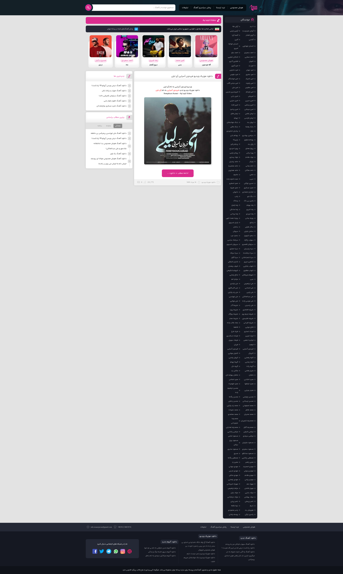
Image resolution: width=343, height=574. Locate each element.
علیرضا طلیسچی (247, 318)
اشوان (251, 61)
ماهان (251, 375)
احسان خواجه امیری (233, 46)
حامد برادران (233, 161)
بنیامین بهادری (247, 135)
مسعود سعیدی (247, 449)
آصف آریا (235, 35)
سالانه (100, 126)
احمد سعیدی (248, 52)
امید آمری (234, 65)
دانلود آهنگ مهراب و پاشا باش (114, 90)
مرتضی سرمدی (248, 436)
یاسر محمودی (233, 510)
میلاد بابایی (249, 492)
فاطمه (236, 327)
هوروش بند (249, 510)
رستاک (235, 200)
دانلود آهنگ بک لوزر (118, 153)
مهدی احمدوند (248, 466)
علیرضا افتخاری (248, 309)
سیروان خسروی (232, 244)
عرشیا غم (234, 279)
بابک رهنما (249, 126)
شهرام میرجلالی (247, 275)
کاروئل (250, 353)
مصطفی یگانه (233, 458)
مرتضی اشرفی (248, 431)
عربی (251, 279)
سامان (235, 227)
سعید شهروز (248, 235)
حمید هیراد (234, 187)
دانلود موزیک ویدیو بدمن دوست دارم (201, 553)
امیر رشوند (249, 83)
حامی (251, 174)
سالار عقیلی (249, 227)
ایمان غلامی (249, 113)
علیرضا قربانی (248, 322)
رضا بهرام (250, 205)
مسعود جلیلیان (247, 442)
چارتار (251, 161)
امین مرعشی (248, 109)
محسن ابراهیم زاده (233, 390)
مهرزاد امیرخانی (232, 484)
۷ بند (251, 26)
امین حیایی (234, 100)
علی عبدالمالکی (247, 296)
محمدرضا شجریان (247, 420)
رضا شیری (249, 209)
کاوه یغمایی (248, 357)
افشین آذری (233, 61)
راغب (236, 196)
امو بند (251, 65)
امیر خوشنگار (233, 78)
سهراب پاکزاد (248, 240)
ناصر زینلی (234, 501)
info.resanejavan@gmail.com (101, 527)
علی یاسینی (249, 305)
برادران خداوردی (232, 131)
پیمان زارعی (234, 153)
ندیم (251, 505)
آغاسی (251, 39)
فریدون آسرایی (173, 90)
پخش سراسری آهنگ (202, 7)
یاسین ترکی (249, 514)
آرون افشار (249, 35)
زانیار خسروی (233, 222)
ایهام (236, 118)
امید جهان (249, 70)
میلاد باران (234, 492)
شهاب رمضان (233, 266)
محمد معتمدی (233, 414)
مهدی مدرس (233, 471)
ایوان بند (250, 122)
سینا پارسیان (248, 248)
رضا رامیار (234, 205)
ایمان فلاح (234, 113)
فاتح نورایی (249, 327)
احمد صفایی (249, 57)
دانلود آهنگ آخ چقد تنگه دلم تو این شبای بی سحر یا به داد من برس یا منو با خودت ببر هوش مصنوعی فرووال (198, 546)
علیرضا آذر (234, 305)
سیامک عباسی (232, 240)
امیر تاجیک (249, 78)
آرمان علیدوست (247, 31)
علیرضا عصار (233, 318)
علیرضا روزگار (233, 314)
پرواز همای (249, 148)
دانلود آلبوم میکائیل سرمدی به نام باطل (160, 555)
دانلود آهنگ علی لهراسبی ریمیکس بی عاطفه (108, 133)
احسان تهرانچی (248, 46)
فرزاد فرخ (234, 331)
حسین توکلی (248, 183)
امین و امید (234, 109)
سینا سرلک (234, 253)
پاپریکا (235, 139)
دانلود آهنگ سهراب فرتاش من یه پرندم (240, 544)
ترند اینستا (220, 7)
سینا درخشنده (248, 253)
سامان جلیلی (248, 231)
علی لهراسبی (233, 296)
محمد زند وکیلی (232, 405)
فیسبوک (94, 551)
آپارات (129, 551)
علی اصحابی (249, 288)
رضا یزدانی (234, 214)
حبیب (251, 179)
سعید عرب (234, 235)
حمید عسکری (248, 187)
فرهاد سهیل (233, 340)
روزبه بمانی (249, 218)
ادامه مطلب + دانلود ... (177, 173)
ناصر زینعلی (249, 501)
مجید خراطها (249, 383)
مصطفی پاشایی (247, 458)
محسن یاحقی (233, 401)
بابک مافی (234, 126)
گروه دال (234, 366)
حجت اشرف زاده (232, 179)
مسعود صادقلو (247, 453)
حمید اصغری (233, 183)
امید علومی (234, 74)
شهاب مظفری (248, 270)
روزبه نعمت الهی (232, 218)
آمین (236, 39)
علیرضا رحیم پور (247, 314)
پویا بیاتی (249, 153)
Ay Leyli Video (209, 20)
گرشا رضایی (249, 362)
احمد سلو (234, 52)
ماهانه (108, 126)
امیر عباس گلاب (232, 83)
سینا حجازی (234, 248)
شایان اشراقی (233, 261)
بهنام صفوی (248, 139)
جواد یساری (234, 157)
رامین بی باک (248, 200)
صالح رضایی (233, 275)
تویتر (101, 551)
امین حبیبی (249, 100)
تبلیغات (185, 7)
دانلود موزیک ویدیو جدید (189, 90)
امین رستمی (249, 105)
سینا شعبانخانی (247, 257)
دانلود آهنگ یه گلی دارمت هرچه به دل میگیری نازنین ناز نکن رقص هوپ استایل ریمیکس (239, 556)
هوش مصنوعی (236, 7)
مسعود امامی (233, 436)
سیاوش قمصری (247, 244)
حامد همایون (233, 170)
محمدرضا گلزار (248, 427)
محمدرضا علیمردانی (234, 420)
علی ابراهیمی (248, 283)
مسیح (236, 453)
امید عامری (249, 74)
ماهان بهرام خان (232, 375)
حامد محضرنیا (233, 166)
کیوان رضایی (233, 357)
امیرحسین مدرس (232, 92)
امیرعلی (250, 96)
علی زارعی (250, 292)
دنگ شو (250, 196)
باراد (251, 131)
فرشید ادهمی (248, 340)
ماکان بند (234, 370)
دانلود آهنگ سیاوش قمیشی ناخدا (112, 95)
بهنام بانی (234, 135)
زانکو (251, 222)
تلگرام (108, 551)
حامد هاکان (249, 170)
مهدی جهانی (233, 466)
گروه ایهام (234, 362)
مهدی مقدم (249, 475)
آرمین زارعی (234, 31)
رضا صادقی (234, 209)
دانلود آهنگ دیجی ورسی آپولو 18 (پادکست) (109, 85)
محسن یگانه (233, 397)
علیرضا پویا (234, 309)
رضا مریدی (249, 214)
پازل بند (250, 144)
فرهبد (251, 344)
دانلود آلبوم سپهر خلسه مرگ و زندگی (162, 552)
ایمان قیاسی (248, 118)
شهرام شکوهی (232, 270)
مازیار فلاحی (249, 370)
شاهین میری (248, 261)
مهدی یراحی (249, 479)
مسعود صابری (233, 449)
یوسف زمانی (233, 514)
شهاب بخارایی (248, 266)
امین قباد (234, 105)
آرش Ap (235, 26)
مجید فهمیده (233, 383)
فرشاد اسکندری (232, 336)
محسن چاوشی (248, 397)
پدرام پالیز (234, 144)
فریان (236, 344)
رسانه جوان (253, 8)
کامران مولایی (233, 353)
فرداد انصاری (248, 331)
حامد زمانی (249, 166)
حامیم (236, 174)
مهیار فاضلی (248, 488)
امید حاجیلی (234, 70)
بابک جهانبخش (232, 122)
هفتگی (118, 126)
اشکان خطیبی (233, 57)
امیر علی (235, 87)
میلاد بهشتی (248, 497)
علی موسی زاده (247, 301)
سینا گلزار (234, 257)
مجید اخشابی (248, 379)
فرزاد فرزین (249, 336)
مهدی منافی (233, 475)
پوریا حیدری (233, 148)
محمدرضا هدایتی (232, 427)
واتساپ (115, 551)
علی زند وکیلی (233, 292)
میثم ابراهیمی (233, 488)
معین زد (235, 462)
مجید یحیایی (248, 390)
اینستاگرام (122, 551)
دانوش (235, 192)
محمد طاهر (249, 410)
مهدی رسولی (248, 471)
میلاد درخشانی (232, 497)
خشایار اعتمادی (247, 192)
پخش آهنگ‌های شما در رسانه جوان (120, 29)
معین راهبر (249, 462)
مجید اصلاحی (233, 379)
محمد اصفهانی (248, 405)
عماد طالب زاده (232, 322)
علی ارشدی (234, 283)
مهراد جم (250, 484)
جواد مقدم (249, 157)
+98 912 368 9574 (124, 527)
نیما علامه (234, 505)
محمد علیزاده (233, 410)
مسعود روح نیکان (233, 442)
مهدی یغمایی (233, 479)
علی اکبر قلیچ (233, 288)
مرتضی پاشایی (232, 431)
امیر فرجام (249, 92)
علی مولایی (234, 301)
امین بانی (234, 96)
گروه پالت (249, 366)
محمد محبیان (248, 414)
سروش (235, 231)
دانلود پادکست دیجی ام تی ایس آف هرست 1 (238, 548)
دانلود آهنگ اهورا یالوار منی (115, 100)
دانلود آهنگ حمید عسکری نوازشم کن (111, 106)
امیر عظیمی (249, 87)
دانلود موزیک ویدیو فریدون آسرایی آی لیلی (192, 76)
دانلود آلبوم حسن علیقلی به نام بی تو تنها (160, 548)
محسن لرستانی (248, 401)
